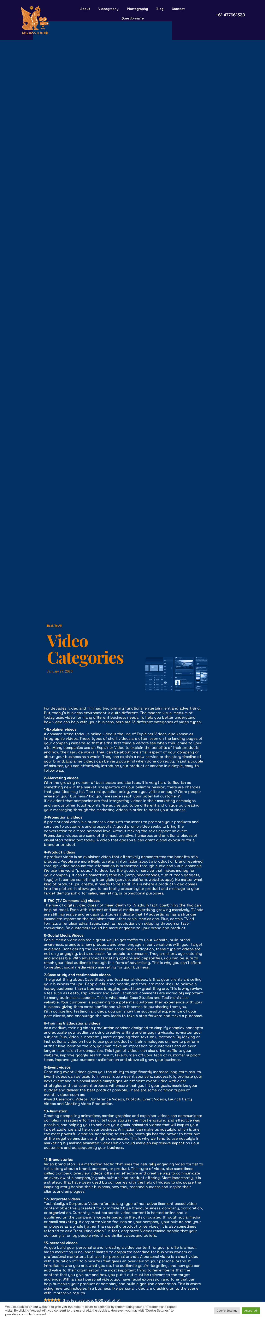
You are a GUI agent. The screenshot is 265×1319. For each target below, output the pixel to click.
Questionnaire (133, 18)
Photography (137, 9)
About (85, 9)
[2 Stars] (49, 1300)
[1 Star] (45, 1300)
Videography (108, 9)
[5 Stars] (58, 1300)
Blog (160, 9)
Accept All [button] (250, 1310)
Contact (178, 9)
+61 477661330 (230, 15)
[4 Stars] (55, 1300)
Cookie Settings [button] (227, 1310)
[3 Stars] (52, 1300)
